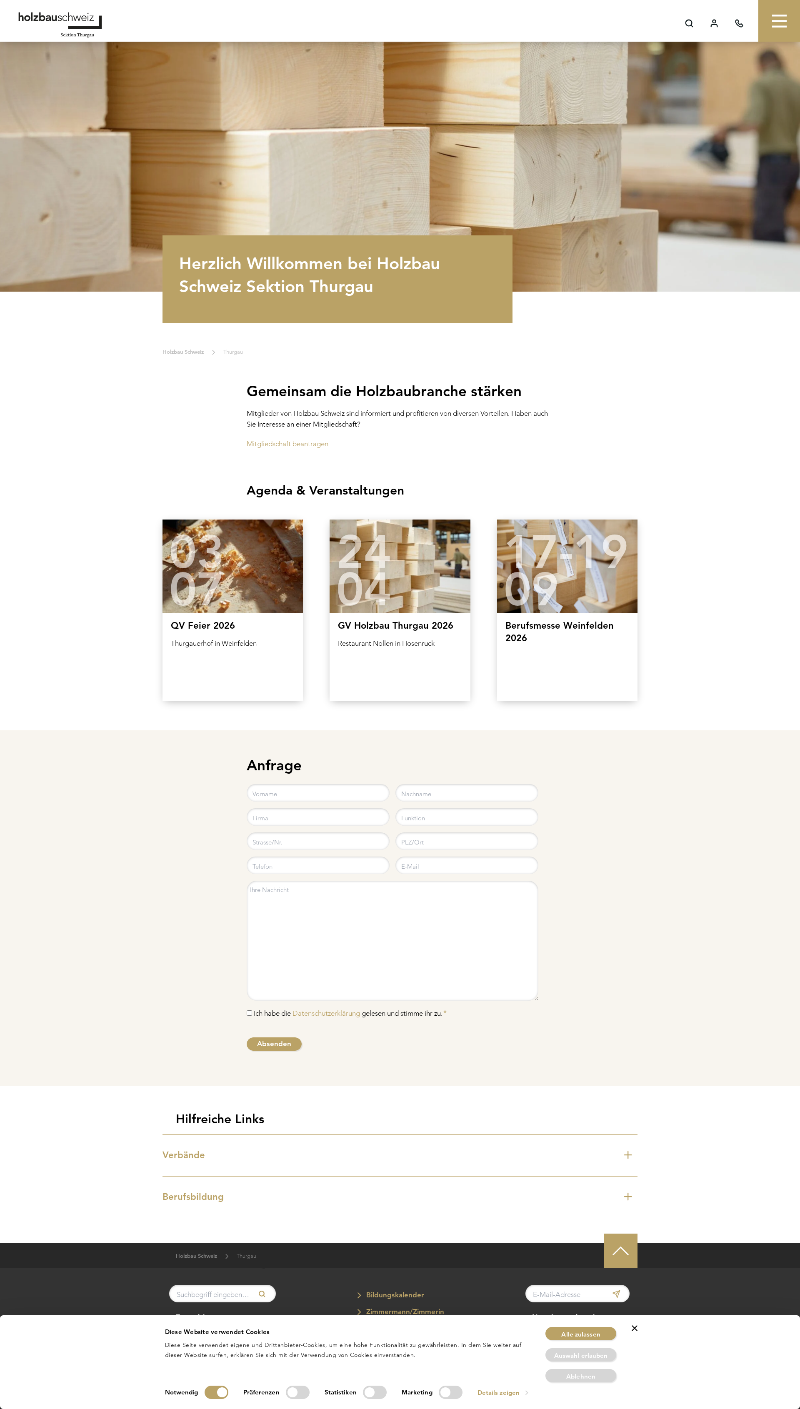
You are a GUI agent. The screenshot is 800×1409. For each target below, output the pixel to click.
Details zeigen (499, 1393)
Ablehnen (580, 1376)
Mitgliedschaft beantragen (287, 444)
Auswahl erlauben (581, 1355)
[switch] (298, 1392)
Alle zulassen (580, 1334)
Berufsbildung (193, 1196)
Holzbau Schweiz (183, 351)
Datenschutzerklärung (326, 1013)
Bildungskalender (394, 1295)
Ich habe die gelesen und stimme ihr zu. (350, 1013)
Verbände (183, 1155)
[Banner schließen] (635, 1328)
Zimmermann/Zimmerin (404, 1311)
